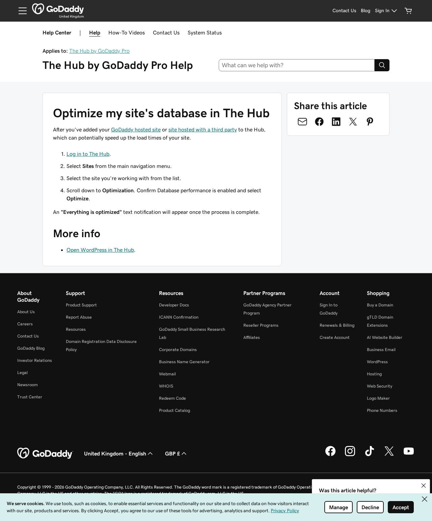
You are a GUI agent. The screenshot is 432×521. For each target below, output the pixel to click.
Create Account (335, 337)
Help (94, 32)
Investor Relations (34, 360)
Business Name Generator (184, 361)
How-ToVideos (126, 32)
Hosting (374, 374)
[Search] (382, 65)
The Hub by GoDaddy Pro (99, 50)
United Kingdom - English (115, 453)
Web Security (379, 386)
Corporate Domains (178, 349)
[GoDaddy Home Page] (45, 453)
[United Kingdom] (58, 8)
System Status (205, 32)
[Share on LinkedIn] (336, 122)
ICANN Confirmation (178, 317)
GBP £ (172, 453)
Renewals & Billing (337, 325)
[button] (423, 485)
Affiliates (251, 337)
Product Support (81, 305)
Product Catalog (174, 410)
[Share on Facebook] (319, 122)
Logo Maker (378, 398)
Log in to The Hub (87, 153)
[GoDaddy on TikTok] (369, 455)
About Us (26, 311)
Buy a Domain (380, 305)
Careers (25, 324)
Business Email (381, 349)
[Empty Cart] (408, 11)
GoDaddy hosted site (136, 129)
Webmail (167, 374)
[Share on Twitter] (353, 122)
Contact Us (166, 32)
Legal (22, 372)
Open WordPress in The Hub (100, 249)
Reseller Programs (260, 325)
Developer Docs (174, 305)
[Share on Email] (302, 122)
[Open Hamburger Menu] (20, 11)
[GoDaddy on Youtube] (409, 455)
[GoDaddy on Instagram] (350, 455)
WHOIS (166, 386)
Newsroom (27, 384)
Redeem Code (172, 398)
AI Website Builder (384, 337)
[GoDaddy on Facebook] (330, 455)
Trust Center (29, 397)
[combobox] (297, 65)
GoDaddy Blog (31, 348)
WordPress (377, 361)
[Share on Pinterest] (369, 122)
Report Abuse (79, 317)
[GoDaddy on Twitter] (389, 455)
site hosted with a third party (202, 129)
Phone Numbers (382, 410)
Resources (76, 329)
